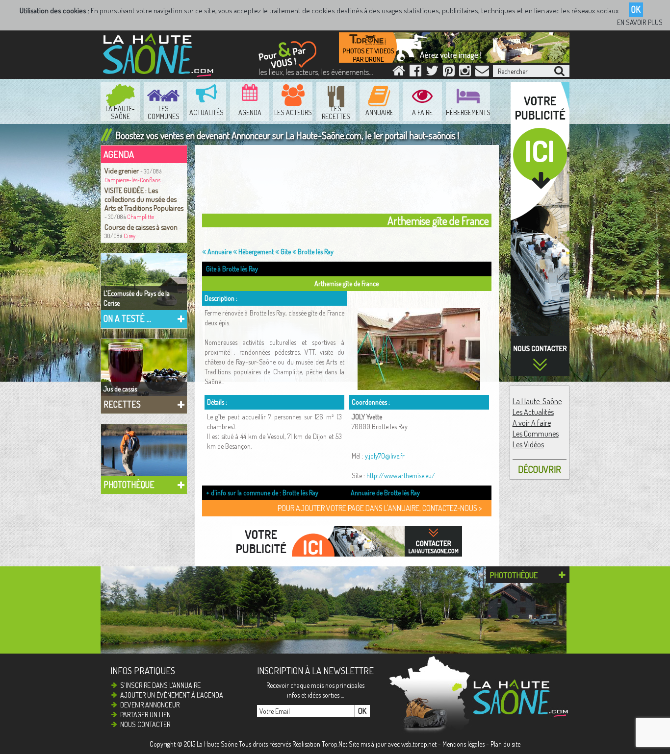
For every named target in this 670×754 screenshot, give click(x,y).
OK (636, 9)
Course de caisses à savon (141, 226)
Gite (285, 251)
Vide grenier (122, 170)
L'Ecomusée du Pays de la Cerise (136, 298)
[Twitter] (432, 73)
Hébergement (255, 251)
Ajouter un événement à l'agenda (171, 695)
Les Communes (536, 433)
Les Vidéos (528, 444)
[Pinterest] (448, 73)
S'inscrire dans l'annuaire (160, 685)
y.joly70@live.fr (385, 456)
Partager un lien (145, 714)
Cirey (129, 236)
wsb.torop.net (419, 744)
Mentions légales (463, 744)
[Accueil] (399, 73)
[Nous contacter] (482, 73)
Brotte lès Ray (315, 251)
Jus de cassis (120, 389)
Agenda (118, 154)
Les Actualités (533, 412)
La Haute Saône (217, 744)
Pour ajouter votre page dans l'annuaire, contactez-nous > (380, 508)
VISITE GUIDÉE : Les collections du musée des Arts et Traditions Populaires (143, 199)
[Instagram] (465, 73)
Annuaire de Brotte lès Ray (385, 492)
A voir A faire (532, 423)
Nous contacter (145, 724)
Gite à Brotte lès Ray (232, 269)
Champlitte (140, 216)
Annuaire (219, 251)
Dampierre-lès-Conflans (132, 180)
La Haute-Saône (537, 401)
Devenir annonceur (150, 705)
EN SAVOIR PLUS (640, 22)
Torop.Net (334, 744)
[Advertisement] (349, 181)
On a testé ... (127, 318)
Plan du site (505, 744)
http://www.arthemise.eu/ (400, 475)
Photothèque (129, 484)
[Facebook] (415, 73)
